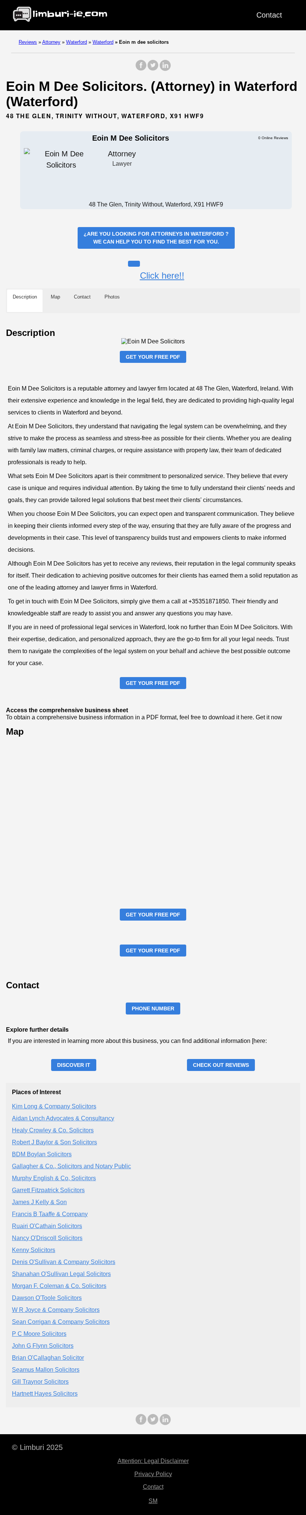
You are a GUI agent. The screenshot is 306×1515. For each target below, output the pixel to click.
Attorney (51, 42)
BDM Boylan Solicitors (42, 1154)
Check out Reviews (221, 1065)
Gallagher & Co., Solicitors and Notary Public (71, 1166)
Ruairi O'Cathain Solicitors (47, 1226)
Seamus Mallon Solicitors (45, 1369)
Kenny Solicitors (33, 1250)
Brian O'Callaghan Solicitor (48, 1358)
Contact (269, 15)
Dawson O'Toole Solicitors (47, 1298)
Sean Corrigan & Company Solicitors (61, 1322)
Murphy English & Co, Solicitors (54, 1178)
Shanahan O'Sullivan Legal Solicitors (61, 1274)
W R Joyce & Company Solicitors (56, 1310)
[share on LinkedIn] (165, 69)
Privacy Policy (153, 1474)
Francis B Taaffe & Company (50, 1214)
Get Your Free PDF (153, 357)
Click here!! (162, 275)
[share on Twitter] (153, 69)
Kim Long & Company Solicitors (54, 1106)
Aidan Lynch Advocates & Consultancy (63, 1118)
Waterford (76, 42)
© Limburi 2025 (37, 1447)
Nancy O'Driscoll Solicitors (47, 1238)
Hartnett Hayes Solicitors (45, 1393)
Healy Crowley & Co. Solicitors (53, 1130)
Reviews (28, 42)
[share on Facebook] (141, 69)
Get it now (269, 717)
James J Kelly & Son (39, 1202)
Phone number (153, 1008)
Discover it (73, 1065)
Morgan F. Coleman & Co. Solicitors (59, 1286)
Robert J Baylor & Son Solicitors (54, 1142)
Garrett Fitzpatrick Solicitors (48, 1190)
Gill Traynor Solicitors (40, 1381)
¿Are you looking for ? (156, 238)
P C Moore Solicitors (39, 1334)
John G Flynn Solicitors (43, 1346)
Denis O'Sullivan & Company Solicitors (63, 1262)
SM (153, 1501)
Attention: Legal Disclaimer (153, 1461)
